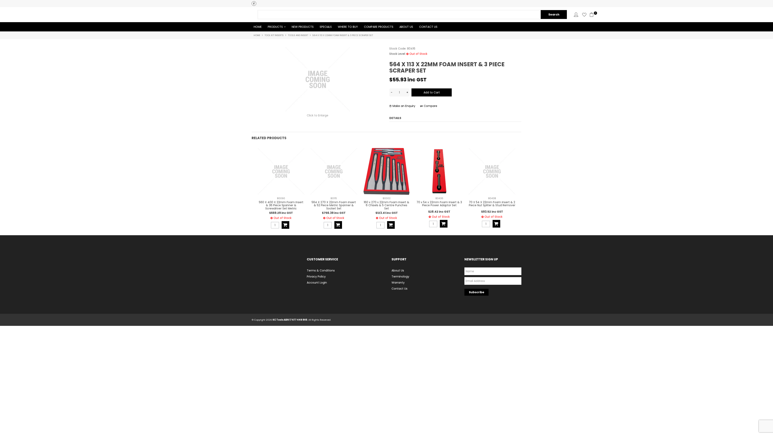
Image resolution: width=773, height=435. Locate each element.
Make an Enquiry (404, 106)
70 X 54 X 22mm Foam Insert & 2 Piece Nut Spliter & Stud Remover (492, 203)
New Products (303, 27)
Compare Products (378, 27)
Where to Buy (348, 27)
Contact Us (428, 27)
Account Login (317, 283)
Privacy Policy (316, 276)
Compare (430, 106)
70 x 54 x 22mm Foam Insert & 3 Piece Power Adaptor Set (439, 203)
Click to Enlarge (317, 115)
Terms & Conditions (321, 270)
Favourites (584, 14)
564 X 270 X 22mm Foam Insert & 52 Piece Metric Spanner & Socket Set (334, 205)
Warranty (398, 283)
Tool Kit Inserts (274, 35)
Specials (326, 27)
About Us (406, 27)
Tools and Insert (298, 35)
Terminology (400, 276)
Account (576, 14)
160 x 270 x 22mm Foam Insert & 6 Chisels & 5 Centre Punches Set (386, 205)
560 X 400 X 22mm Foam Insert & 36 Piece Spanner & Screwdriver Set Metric (281, 205)
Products (275, 27)
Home (258, 27)
